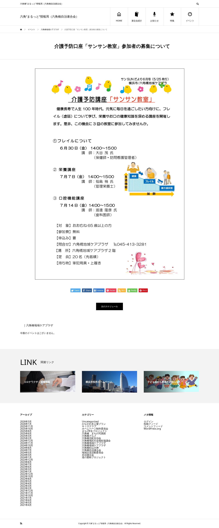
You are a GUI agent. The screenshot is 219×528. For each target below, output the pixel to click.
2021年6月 (26, 500)
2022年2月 (26, 488)
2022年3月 (26, 485)
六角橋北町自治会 (91, 438)
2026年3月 (26, 421)
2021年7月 (26, 497)
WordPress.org (152, 428)
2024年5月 (26, 452)
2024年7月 (26, 450)
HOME (119, 20)
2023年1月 (26, 471)
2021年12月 (26, 490)
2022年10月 (26, 476)
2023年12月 (26, 459)
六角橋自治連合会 (91, 450)
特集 (172, 20)
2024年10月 (26, 445)
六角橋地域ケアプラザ (94, 443)
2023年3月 (26, 469)
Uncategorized (90, 421)
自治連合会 (88, 454)
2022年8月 (26, 478)
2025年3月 (26, 435)
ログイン (148, 421)
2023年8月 (26, 462)
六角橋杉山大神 (90, 447)
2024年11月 (26, 443)
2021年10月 (26, 495)
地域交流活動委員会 (92, 452)
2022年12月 (26, 474)
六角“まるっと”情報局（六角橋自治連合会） (49, 16)
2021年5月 (26, 502)
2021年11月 (26, 493)
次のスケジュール (109, 306)
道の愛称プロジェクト (94, 457)
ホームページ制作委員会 (95, 428)
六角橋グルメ (89, 435)
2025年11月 (26, 426)
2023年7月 (26, 464)
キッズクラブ (89, 426)
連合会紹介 (137, 20)
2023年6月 (26, 466)
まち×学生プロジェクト (94, 431)
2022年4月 (26, 483)
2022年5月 (26, 481)
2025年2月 (26, 438)
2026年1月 (26, 423)
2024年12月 (26, 440)
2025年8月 (26, 431)
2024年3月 (26, 454)
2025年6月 (26, 433)
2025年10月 (26, 428)
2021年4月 (26, 505)
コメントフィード (153, 426)
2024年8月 (26, 447)
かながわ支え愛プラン (94, 423)
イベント (190, 20)
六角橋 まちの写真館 (94, 433)
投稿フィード (151, 423)
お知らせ (154, 20)
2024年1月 (26, 457)
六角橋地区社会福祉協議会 (96, 440)
